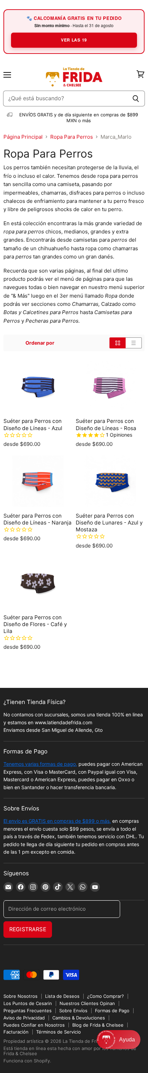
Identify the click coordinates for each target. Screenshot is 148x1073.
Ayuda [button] (127, 1039)
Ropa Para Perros (71, 137)
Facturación (16, 1032)
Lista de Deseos (62, 996)
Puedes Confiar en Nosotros (34, 1025)
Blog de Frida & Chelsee (98, 1025)
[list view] (134, 342)
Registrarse (27, 929)
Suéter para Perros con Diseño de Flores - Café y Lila (35, 624)
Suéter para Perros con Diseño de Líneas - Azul (32, 424)
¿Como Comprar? (105, 996)
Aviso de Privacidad (24, 1017)
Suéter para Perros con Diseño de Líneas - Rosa (106, 424)
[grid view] (117, 342)
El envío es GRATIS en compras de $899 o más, (57, 821)
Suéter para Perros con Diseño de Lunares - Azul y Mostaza (109, 522)
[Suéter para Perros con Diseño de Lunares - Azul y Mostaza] (110, 481)
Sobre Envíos (73, 1010)
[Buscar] (136, 98)
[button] (118, 1039)
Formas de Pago (112, 1010)
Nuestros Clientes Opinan (87, 1003)
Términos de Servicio (58, 1032)
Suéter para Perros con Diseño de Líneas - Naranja (37, 519)
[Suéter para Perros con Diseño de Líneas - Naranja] (37, 481)
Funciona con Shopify (26, 1060)
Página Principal (23, 137)
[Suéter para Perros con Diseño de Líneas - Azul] (37, 386)
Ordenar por (39, 343)
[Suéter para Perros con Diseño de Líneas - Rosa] (110, 386)
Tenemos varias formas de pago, (40, 764)
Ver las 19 (74, 40)
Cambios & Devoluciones (78, 1017)
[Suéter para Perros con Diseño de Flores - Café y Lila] (37, 583)
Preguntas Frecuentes (27, 1010)
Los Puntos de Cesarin (27, 1003)
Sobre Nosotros (20, 996)
